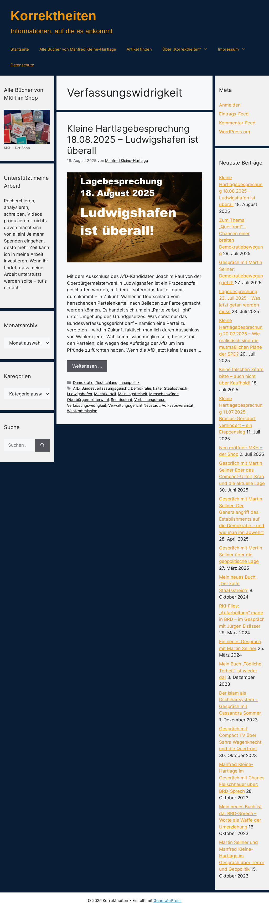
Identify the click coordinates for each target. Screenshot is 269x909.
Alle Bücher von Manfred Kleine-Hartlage (77, 49)
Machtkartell (105, 394)
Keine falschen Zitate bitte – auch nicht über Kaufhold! (241, 376)
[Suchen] (42, 445)
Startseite (20, 49)
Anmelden (230, 105)
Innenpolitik (129, 382)
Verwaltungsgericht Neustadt (134, 405)
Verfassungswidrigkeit (86, 405)
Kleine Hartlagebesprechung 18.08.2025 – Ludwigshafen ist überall (133, 139)
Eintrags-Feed (234, 114)
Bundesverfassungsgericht (105, 388)
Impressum (228, 49)
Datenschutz (22, 64)
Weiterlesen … (87, 366)
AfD (76, 388)
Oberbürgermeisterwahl (88, 399)
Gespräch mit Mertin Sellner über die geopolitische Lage (240, 554)
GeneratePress (167, 900)
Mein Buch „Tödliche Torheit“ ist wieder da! (240, 670)
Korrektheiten (53, 15)
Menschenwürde (164, 394)
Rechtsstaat (121, 399)
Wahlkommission (82, 411)
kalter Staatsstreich (170, 388)
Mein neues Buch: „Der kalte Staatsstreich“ (238, 583)
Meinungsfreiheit (132, 394)
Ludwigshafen (79, 394)
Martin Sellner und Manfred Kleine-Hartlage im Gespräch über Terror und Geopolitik (241, 856)
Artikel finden (139, 49)
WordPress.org (234, 131)
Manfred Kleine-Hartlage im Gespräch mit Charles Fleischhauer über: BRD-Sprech (242, 778)
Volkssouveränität (177, 405)
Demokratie (83, 382)
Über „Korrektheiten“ (181, 49)
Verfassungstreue (149, 399)
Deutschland (106, 382)
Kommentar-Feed (237, 122)
